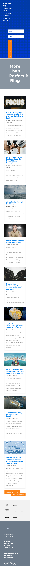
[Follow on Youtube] (14, 563)
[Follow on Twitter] (7, 563)
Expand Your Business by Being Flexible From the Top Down (14, 287)
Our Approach (8, 543)
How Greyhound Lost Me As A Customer (15, 241)
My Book (7, 545)
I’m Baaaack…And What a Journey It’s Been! (14, 414)
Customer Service (11, 206)
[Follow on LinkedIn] (11, 563)
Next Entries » (18, 494)
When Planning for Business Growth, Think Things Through (14, 160)
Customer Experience (12, 244)
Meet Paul (7, 541)
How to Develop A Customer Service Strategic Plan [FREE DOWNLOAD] (14, 460)
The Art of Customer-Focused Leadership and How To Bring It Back (15, 115)
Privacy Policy (8, 557)
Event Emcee (8, 555)
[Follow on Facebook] (4, 563)
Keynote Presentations (11, 553)
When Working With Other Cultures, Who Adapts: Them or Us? (15, 371)
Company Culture (11, 120)
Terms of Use (8, 548)
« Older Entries (12, 492)
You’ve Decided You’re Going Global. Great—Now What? (14, 326)
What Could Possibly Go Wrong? (15, 203)
